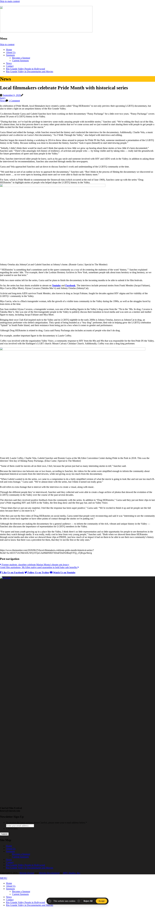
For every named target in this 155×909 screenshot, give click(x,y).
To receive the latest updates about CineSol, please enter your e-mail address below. (46, 822)
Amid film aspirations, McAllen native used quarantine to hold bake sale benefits (39, 567)
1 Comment (14, 100)
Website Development (49, 873)
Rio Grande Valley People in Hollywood (25, 68)
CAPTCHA (12, 828)
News (9, 63)
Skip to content (7, 44)
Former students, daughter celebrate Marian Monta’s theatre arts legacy (35, 564)
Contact (9, 66)
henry (2, 98)
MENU (3, 878)
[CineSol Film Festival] (46, 30)
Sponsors (10, 55)
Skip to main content (10, 1)
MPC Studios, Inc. (72, 873)
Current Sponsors (20, 60)
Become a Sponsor (21, 58)
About (10, 52)
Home (9, 49)
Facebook (70, 285)
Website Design (26, 873)
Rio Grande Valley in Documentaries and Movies (29, 71)
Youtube (56, 285)
